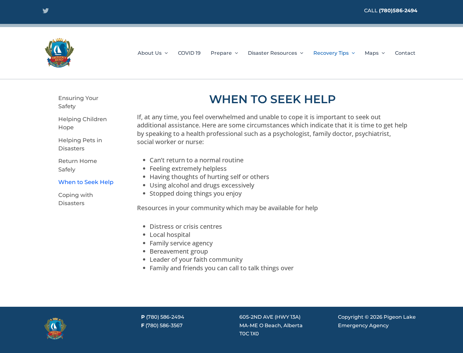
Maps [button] (372, 53)
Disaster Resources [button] (272, 53)
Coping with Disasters (75, 199)
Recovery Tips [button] (331, 53)
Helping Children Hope (82, 123)
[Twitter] (46, 11)
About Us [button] (150, 53)
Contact (405, 53)
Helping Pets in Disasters (80, 144)
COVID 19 (189, 53)
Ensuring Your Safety (78, 102)
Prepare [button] (221, 53)
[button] (165, 53)
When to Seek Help (85, 182)
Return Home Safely (77, 165)
